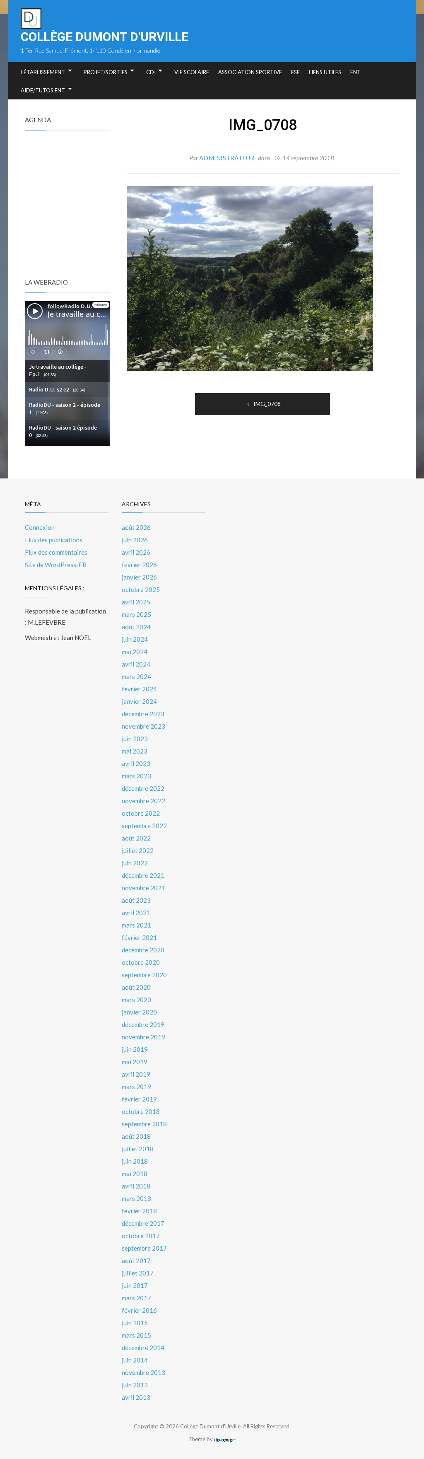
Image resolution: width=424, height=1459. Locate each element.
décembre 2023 (143, 713)
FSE (295, 72)
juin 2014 (135, 1360)
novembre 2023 (143, 726)
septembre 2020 (144, 974)
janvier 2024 (139, 701)
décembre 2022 (143, 788)
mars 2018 (136, 1198)
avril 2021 (136, 912)
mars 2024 (136, 676)
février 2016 (139, 1310)
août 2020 (136, 987)
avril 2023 (136, 763)
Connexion (40, 527)
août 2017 (136, 1260)
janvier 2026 (139, 577)
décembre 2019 (143, 1024)
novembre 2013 (143, 1372)
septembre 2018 (144, 1124)
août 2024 (136, 626)
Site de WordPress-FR (56, 564)
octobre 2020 (141, 962)
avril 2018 (136, 1186)
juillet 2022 (138, 850)
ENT (355, 72)
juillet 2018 (138, 1148)
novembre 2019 (143, 1037)
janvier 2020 (139, 1012)
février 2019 (139, 1099)
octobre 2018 (141, 1111)
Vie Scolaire (191, 72)
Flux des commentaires (56, 552)
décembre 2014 (143, 1347)
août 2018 (136, 1136)
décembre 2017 (143, 1223)
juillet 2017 (138, 1273)
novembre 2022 (143, 800)
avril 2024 (136, 664)
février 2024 (139, 689)
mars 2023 (136, 776)
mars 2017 (136, 1298)
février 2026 (139, 564)
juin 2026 (135, 540)
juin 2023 (135, 738)
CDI (151, 72)
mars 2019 (136, 1086)
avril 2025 (136, 602)
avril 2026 (136, 552)
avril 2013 (136, 1397)
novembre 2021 (143, 887)
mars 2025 (136, 614)
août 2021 (136, 900)
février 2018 (139, 1211)
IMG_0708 (267, 403)
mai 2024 (134, 651)
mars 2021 (136, 925)
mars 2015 (136, 1335)
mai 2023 (134, 751)
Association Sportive (250, 72)
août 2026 (136, 527)
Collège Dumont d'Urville (104, 36)
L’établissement (43, 72)
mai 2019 (134, 1061)
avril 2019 (136, 1074)
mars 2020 (136, 999)
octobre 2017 (141, 1235)
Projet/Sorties (106, 72)
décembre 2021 (143, 875)
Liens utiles (325, 72)
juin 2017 (135, 1285)
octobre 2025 (141, 589)
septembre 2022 (144, 825)
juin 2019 (135, 1049)
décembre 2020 (143, 950)
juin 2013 (135, 1385)
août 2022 (136, 838)
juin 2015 (135, 1322)
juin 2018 (135, 1161)
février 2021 (139, 937)
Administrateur (226, 158)
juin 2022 (135, 863)
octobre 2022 (141, 813)
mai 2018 (134, 1173)
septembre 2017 (144, 1248)
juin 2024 (135, 639)
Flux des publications (53, 540)
